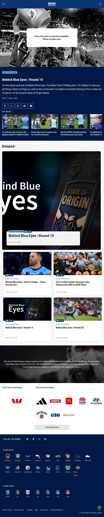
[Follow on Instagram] (45, 439)
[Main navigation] (3, 4)
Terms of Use (7, 510)
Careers (29, 510)
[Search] (100, 4)
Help (36, 510)
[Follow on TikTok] (27, 439)
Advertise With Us (56, 510)
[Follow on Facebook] (33, 439)
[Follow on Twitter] (39, 439)
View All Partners (52, 427)
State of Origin (9, 72)
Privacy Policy (19, 510)
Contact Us (44, 510)
